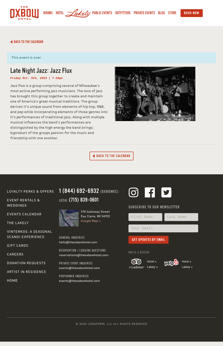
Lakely (78, 13)
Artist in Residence (26, 272)
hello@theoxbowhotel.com (78, 242)
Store (172, 13)
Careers (15, 254)
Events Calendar (24, 214)
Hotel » (151, 261)
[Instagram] (133, 193)
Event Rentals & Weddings (23, 203)
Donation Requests (26, 263)
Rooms (48, 13)
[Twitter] (166, 193)
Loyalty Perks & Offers (30, 192)
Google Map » (90, 221)
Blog (161, 13)
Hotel (60, 13)
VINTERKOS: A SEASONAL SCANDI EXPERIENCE (29, 234)
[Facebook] (150, 193)
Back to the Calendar (27, 42)
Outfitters (123, 13)
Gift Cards (17, 246)
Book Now (191, 13)
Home (12, 281)
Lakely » (152, 267)
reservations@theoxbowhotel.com (83, 255)
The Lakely (18, 223)
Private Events (144, 13)
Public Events (102, 13)
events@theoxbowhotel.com (79, 268)
